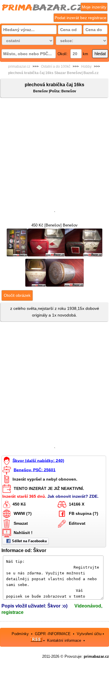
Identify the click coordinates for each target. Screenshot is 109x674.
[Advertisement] (54, 155)
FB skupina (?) (83, 513)
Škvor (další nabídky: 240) (38, 460)
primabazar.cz (19, 66)
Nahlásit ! (23, 532)
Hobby (86, 66)
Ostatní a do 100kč (55, 66)
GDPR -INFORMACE (53, 634)
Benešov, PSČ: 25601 (35, 469)
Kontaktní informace (64, 640)
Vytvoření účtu (89, 634)
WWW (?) (23, 513)
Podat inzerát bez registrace (80, 17)
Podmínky (20, 634)
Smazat (21, 523)
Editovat (77, 523)
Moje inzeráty (94, 7)
